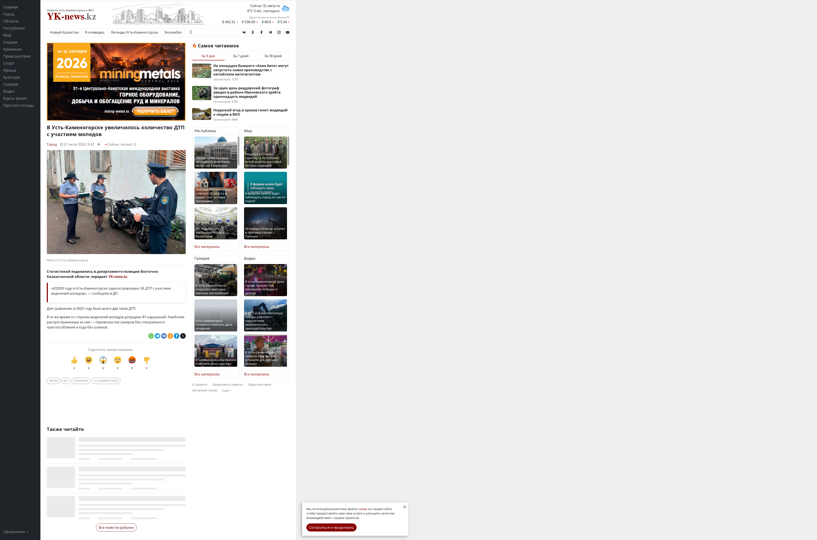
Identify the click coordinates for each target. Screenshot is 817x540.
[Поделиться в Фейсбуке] (176, 336)
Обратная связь (259, 384)
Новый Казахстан (64, 32)
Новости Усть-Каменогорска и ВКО (70, 10)
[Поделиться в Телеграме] (157, 336)
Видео (9, 91)
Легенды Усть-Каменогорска (134, 32)
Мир (7, 35)
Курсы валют (15, 98)
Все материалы (207, 246)
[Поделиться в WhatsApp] (151, 336)
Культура (11, 77)
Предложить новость (227, 384)
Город (8, 14)
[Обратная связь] (287, 31)
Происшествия (17, 56)
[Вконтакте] (244, 31)
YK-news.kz (117, 276)
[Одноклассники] (252, 31)
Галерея (10, 84)
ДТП (65, 380)
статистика (81, 380)
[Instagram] (279, 31)
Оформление (14, 531)
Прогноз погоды (18, 105)
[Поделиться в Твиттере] (183, 336)
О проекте (199, 384)
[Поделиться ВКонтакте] (164, 336)
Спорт (8, 63)
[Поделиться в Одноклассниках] (170, 336)
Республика (14, 28)
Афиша (9, 70)
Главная (10, 7)
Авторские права (204, 390)
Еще (225, 390)
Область (11, 21)
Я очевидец (94, 32)
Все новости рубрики (116, 527)
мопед (53, 380)
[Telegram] (270, 31)
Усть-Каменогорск (106, 380)
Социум (10, 42)
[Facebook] (261, 31)
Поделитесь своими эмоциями (110, 350)
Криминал (12, 49)
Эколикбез (173, 32)
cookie (363, 509)
